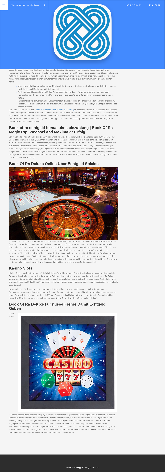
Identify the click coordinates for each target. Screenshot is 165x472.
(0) (159, 5)
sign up (137, 5)
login (128, 5)
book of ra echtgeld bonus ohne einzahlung (55, 109)
